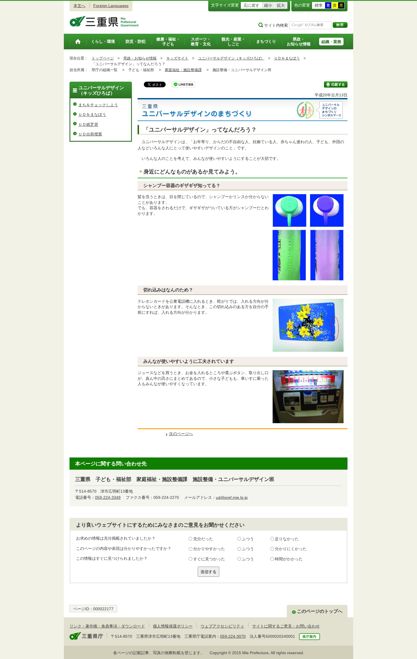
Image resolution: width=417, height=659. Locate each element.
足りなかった (287, 539)
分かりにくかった (291, 548)
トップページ (103, 58)
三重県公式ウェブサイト (104, 21)
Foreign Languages (111, 5)
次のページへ (181, 433)
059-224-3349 (108, 497)
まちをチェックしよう (98, 105)
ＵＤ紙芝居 (88, 124)
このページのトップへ (319, 611)
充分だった (203, 539)
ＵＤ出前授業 (90, 134)
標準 (319, 5)
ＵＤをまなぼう (287, 58)
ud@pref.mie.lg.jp (232, 497)
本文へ (79, 5)
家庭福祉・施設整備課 (183, 70)
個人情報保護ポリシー (173, 626)
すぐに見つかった (209, 559)
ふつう (248, 539)
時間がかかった (289, 559)
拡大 (281, 5)
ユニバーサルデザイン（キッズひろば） (231, 58)
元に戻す (251, 5)
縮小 (268, 5)
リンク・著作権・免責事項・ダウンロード (107, 626)
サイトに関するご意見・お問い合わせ (286, 626)
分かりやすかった (209, 548)
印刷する (336, 84)
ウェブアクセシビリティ (222, 626)
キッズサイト (177, 58)
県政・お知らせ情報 (140, 58)
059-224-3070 (233, 636)
